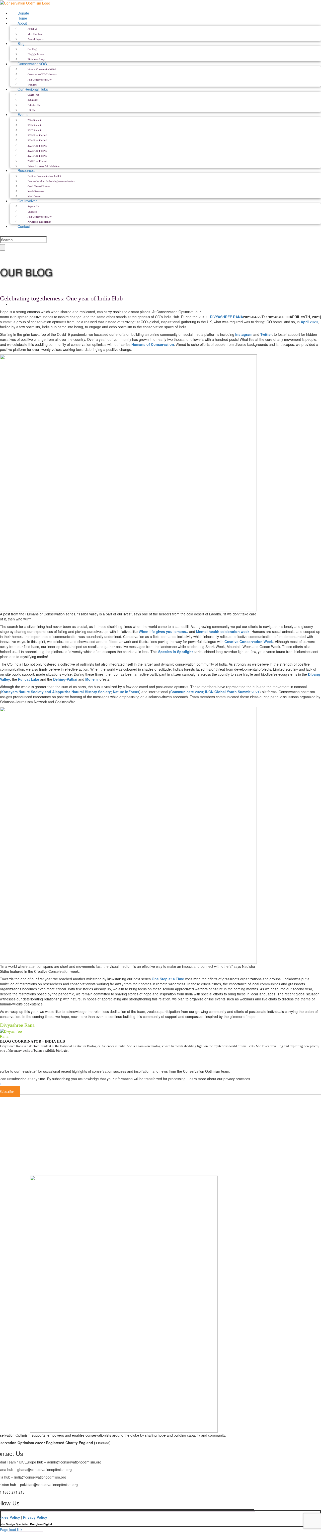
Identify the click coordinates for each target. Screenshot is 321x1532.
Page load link (11, 1529)
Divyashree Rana (226, 316)
